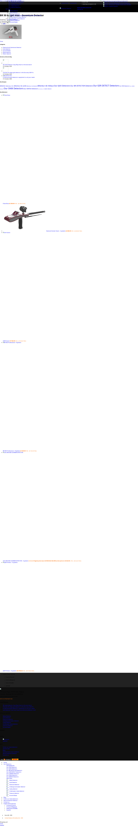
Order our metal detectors (10, 747)
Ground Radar (14, 22)
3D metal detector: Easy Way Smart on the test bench (17, 64)
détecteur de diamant (32, 86)
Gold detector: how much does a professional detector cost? (19, 710)
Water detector (7, 54)
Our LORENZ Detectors (15, 4)
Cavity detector (22, 17)
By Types (8, 9)
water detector (48, 89)
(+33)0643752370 (64, 3)
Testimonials (6, 748)
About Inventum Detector (10, 753)
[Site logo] (65, 8)
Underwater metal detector (17, 19)
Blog (4, 750)
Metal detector (7, 52)
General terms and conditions (11, 752)
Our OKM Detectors (14, 6)
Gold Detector (14, 12)
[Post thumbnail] (5, 63)
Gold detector (6, 49)
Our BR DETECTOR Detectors (16, 1)
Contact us (6, 755)
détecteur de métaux (45, 86)
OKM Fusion (6, 341)
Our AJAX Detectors (62, 85)
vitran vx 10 (42, 88)
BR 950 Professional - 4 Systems (11, 451)
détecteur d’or (10, 86)
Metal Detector (14, 10)
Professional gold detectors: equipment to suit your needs (19, 77)
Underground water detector (34, 15)
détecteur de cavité (20, 86)
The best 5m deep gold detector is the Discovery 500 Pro (18, 72)
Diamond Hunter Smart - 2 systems (56, 231)
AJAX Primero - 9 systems (10, 671)
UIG (39, 88)
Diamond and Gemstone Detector (12, 47)
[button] (70, 674)
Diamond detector (15, 14)
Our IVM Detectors (124, 86)
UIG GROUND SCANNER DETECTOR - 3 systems (16, 561)
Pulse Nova (6, 203)
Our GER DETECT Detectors (16, 2)
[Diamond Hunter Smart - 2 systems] (24, 231)
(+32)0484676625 (73, 3)
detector (3, 86)
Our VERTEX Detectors (15, 7)
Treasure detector (15, 20)
